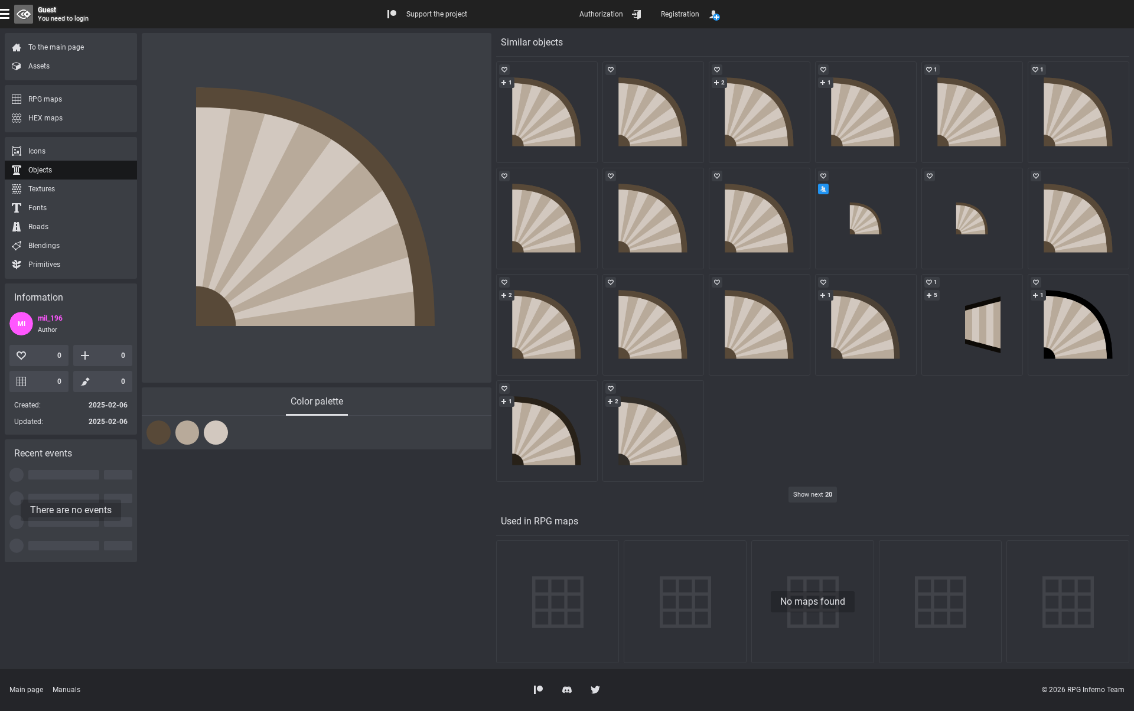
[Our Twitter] (595, 690)
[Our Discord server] (567, 690)
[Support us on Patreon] (538, 690)
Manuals (66, 689)
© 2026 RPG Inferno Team (1083, 689)
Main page (26, 689)
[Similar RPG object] (547, 112)
